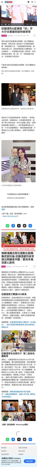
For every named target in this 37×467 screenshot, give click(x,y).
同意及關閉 (29, 461)
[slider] (16, 24)
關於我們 (3, 451)
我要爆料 (20, 454)
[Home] (8, 2)
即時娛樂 (4, 35)
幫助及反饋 (21, 451)
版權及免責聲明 (22, 447)
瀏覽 (3, 209)
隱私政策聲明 (5, 454)
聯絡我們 (3, 447)
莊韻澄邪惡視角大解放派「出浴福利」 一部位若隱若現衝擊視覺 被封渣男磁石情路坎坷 (18, 324)
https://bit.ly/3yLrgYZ (10, 216)
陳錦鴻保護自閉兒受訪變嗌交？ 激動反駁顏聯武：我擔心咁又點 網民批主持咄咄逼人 (18, 394)
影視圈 (3, 266)
